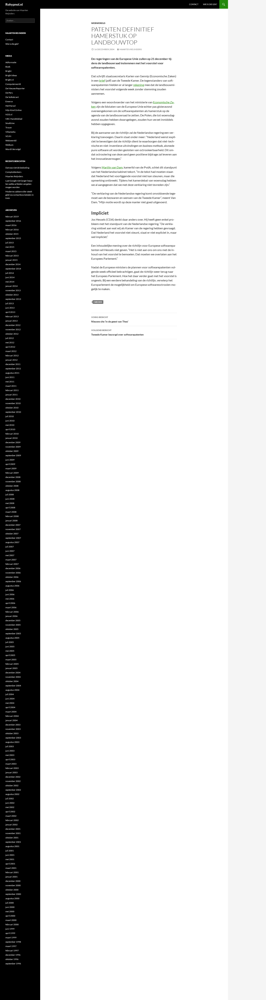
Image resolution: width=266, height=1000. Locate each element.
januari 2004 (11, 720)
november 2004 (13, 677)
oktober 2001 (11, 837)
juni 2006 (9, 594)
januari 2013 (11, 320)
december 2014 (12, 264)
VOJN (8, 136)
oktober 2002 (11, 785)
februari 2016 (12, 229)
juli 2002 (9, 798)
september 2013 (13, 299)
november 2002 (13, 781)
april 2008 (10, 507)
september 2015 (13, 238)
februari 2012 (12, 355)
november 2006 (13, 572)
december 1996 (12, 954)
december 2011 (12, 364)
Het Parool (10, 105)
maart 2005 (10, 659)
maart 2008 (10, 511)
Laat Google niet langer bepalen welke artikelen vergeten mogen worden (19, 184)
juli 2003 (9, 746)
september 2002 (13, 789)
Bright (8, 71)
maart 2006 (10, 607)
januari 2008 (11, 520)
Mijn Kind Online (13, 110)
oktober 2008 (11, 485)
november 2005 (13, 624)
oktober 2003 (11, 733)
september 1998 (13, 941)
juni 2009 (9, 459)
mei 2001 (9, 859)
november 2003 (13, 729)
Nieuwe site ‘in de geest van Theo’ (109, 319)
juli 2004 (9, 694)
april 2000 (10, 915)
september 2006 (13, 581)
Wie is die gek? (210, 4)
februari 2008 (12, 516)
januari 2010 (11, 438)
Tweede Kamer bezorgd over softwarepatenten (117, 332)
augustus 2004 (12, 690)
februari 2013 (12, 316)
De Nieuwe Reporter (15, 88)
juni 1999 (9, 928)
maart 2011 (10, 386)
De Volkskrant (12, 97)
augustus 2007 (12, 542)
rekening (138, 85)
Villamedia (10, 131)
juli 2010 (9, 416)
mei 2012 (9, 342)
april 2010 (10, 429)
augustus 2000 (12, 898)
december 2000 (12, 881)
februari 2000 (12, 924)
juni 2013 (9, 307)
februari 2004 (12, 716)
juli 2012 (9, 338)
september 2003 (13, 737)
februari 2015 (12, 255)
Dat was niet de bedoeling (17, 167)
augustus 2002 (12, 794)
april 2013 (10, 312)
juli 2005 (9, 642)
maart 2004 (10, 711)
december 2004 (12, 672)
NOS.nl (8, 114)
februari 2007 (12, 564)
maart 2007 (10, 559)
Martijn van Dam (112, 167)
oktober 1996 (11, 959)
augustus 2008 (12, 490)
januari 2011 (11, 394)
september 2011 (13, 368)
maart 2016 (10, 225)
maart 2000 (10, 920)
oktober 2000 (11, 889)
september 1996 (13, 963)
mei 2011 (9, 381)
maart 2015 (10, 251)
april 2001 (10, 863)
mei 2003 (9, 755)
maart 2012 (10, 351)
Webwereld (98, 23)
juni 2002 (9, 802)
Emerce (9, 101)
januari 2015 (11, 260)
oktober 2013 (11, 294)
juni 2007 (9, 551)
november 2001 (13, 833)
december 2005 (12, 620)
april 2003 (10, 759)
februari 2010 (12, 433)
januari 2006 (11, 616)
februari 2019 (12, 216)
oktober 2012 (11, 333)
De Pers (9, 92)
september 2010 (13, 412)
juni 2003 (9, 750)
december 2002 (12, 776)
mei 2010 (9, 425)
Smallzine (9, 123)
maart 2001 (10, 868)
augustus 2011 (12, 373)
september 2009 (13, 455)
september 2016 (13, 221)
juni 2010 (9, 420)
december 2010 (12, 399)
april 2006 (10, 603)
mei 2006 (9, 598)
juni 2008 (9, 498)
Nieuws (98, 302)
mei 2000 (9, 911)
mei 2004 (9, 703)
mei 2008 (9, 503)
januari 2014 (11, 286)
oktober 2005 (11, 629)
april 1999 (10, 933)
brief (102, 80)
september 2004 (13, 685)
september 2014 (13, 268)
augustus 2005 (12, 637)
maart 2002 (10, 816)
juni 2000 (9, 907)
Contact (193, 4)
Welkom (9, 145)
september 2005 (13, 633)
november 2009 (13, 446)
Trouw (8, 127)
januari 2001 (11, 876)
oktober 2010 (11, 407)
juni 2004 (9, 698)
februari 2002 (12, 820)
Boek (7, 66)
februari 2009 (12, 472)
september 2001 (13, 842)
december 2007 (12, 525)
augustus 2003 (12, 742)
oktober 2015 (11, 234)
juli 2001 (9, 850)
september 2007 (13, 538)
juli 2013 (9, 303)
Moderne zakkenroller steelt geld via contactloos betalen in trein (19, 194)
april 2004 (10, 707)
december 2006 (12, 568)
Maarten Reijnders (130, 49)
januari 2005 (11, 668)
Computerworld (13, 84)
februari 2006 (12, 611)
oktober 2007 (11, 533)
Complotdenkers (13, 172)
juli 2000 (9, 902)
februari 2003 (12, 768)
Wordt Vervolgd (13, 149)
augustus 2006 (12, 585)
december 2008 (12, 477)
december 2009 (12, 442)
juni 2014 (9, 277)
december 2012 (12, 325)
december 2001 (12, 829)
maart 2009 (10, 468)
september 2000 (13, 894)
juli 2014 (9, 273)
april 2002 (10, 811)
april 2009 (10, 464)
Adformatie (10, 62)
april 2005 (10, 655)
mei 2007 (9, 555)
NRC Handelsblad (13, 118)
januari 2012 (11, 359)
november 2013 (13, 290)
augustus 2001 (12, 846)
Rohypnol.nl (14, 4)
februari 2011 (12, 390)
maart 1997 (10, 946)
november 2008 (13, 481)
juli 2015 (9, 242)
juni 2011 (9, 377)
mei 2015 (9, 247)
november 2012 (13, 329)
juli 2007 (9, 546)
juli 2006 (9, 590)
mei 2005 (9, 650)
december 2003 (12, 724)
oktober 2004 (11, 681)
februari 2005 (12, 664)
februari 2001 (12, 872)
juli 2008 (9, 494)
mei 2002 (9, 807)
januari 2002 (11, 824)
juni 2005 (9, 646)
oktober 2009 (11, 451)
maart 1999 (10, 937)
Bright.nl (9, 79)
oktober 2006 (11, 577)
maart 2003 (10, 763)
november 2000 (13, 885)
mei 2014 (9, 281)
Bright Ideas (11, 75)
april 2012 (10, 346)
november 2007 (13, 529)
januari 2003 (11, 772)
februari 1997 (12, 950)
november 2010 (13, 403)
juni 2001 (9, 855)
